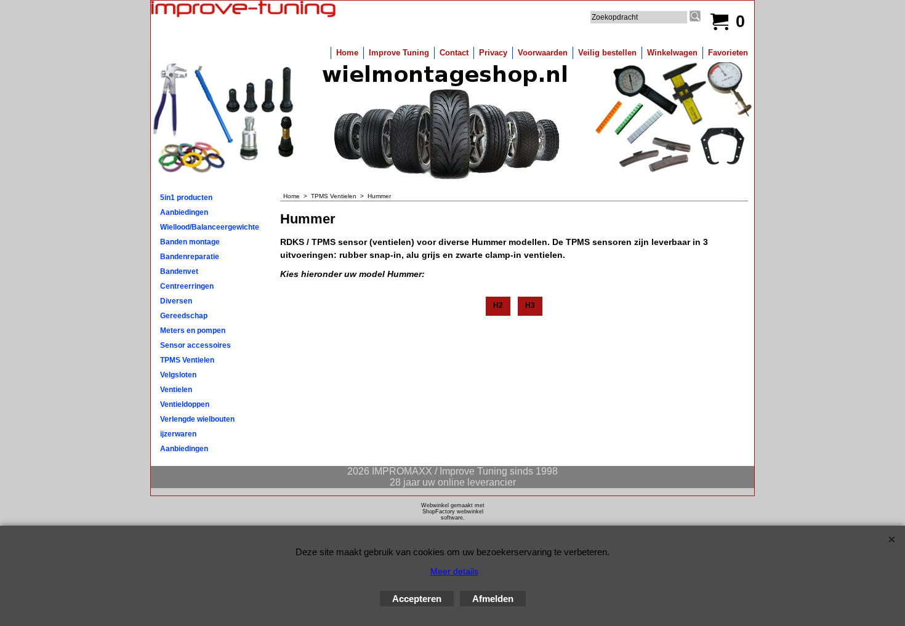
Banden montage (190, 242)
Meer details (454, 571)
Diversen (176, 301)
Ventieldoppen (184, 404)
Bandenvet (179, 271)
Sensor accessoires (195, 345)
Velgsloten (178, 375)
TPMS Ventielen (187, 360)
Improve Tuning (399, 52)
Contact (454, 52)
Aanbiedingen (184, 212)
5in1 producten (186, 197)
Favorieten (728, 52)
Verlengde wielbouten (197, 419)
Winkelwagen (672, 52)
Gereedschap (183, 315)
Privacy (493, 52)
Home (347, 52)
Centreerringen (187, 286)
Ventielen (176, 389)
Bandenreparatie (189, 256)
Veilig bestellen (607, 52)
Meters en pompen (192, 330)
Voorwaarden (543, 52)
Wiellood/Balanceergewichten (210, 227)
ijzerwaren (178, 434)
